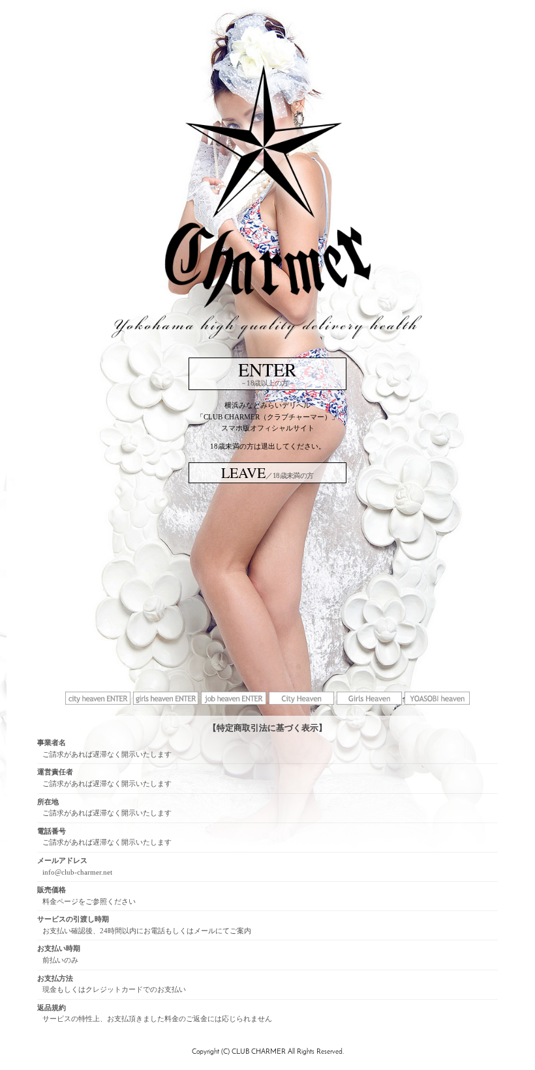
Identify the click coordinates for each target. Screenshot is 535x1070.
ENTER (267, 372)
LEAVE (267, 472)
